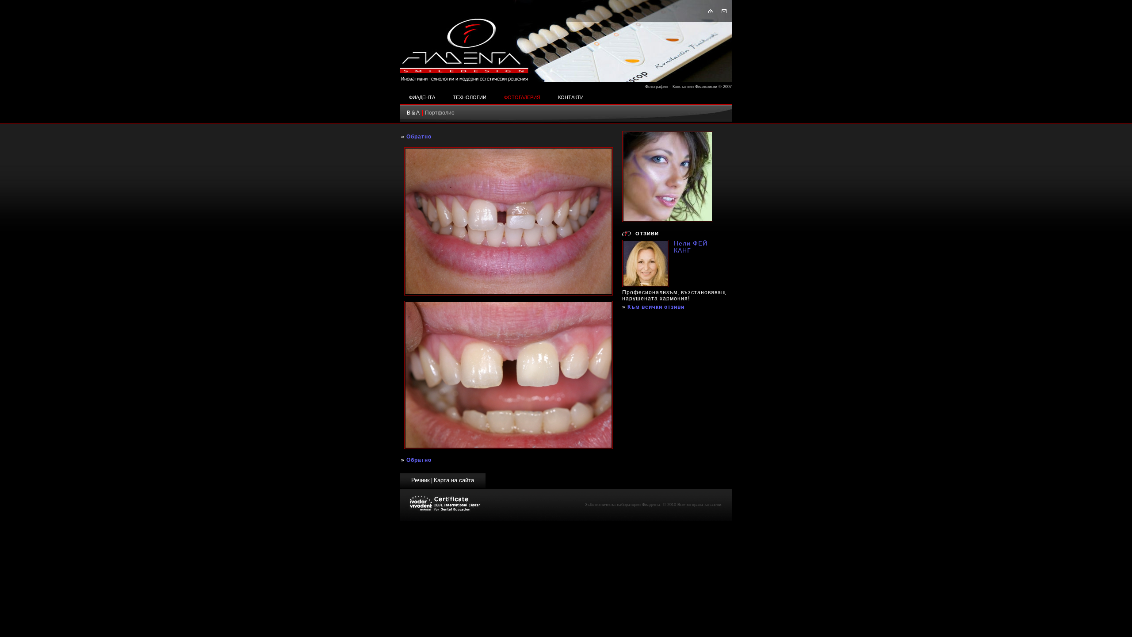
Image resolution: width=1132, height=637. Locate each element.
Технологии (469, 97)
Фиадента (422, 97)
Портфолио (440, 113)
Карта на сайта (454, 480)
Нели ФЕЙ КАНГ (691, 247)
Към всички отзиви (656, 307)
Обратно (419, 137)
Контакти (571, 97)
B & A (413, 113)
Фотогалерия (522, 97)
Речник (420, 480)
